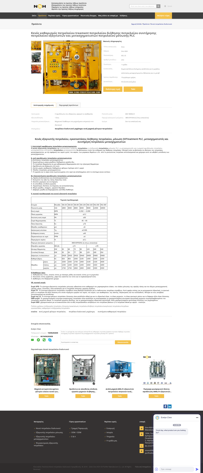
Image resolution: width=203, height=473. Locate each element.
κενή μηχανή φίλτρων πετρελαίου (52, 311)
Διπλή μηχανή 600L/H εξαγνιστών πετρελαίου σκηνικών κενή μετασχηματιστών (120, 391)
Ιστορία (110, 432)
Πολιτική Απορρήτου (143, 467)
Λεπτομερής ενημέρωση (43, 105)
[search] (158, 6)
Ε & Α (73, 436)
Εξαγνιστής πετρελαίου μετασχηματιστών (44, 437)
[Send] (197, 469)
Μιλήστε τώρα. (163, 15)
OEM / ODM (76, 432)
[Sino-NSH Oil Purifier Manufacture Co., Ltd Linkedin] (170, 406)
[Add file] (156, 469)
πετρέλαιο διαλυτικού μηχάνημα (82, 311)
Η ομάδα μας (112, 440)
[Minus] (197, 417)
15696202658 (53, 333)
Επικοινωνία (123, 342)
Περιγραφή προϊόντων (68, 105)
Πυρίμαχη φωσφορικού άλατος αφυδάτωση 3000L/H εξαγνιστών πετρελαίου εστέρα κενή (156, 391)
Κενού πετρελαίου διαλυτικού (48, 428)
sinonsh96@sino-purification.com (152, 451)
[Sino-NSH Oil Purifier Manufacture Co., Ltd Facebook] (165, 406)
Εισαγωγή (111, 428)
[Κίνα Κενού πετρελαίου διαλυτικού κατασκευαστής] (40, 6)
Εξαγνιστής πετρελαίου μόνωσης (49, 432)
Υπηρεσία (110, 436)
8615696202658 (47, 336)
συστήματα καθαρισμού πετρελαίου (112, 311)
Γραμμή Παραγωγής (79, 428)
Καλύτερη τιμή (113, 89)
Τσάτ (133, 89)
